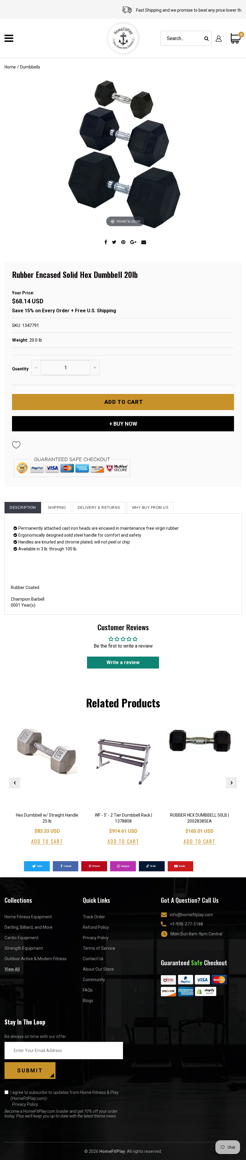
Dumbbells (30, 67)
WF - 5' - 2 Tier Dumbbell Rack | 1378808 (123, 818)
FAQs (88, 990)
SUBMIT (30, 1070)
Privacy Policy (96, 937)
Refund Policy (96, 927)
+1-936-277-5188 (186, 924)
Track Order (94, 916)
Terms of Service (99, 948)
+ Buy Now (123, 424)
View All (12, 969)
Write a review (123, 662)
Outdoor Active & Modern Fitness (35, 958)
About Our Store (98, 969)
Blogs (88, 1000)
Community (94, 979)
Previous (14, 782)
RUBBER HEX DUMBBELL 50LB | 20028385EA (199, 818)
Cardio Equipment (21, 937)
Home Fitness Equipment (28, 916)
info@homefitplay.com (191, 914)
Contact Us (93, 958)
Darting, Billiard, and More (28, 927)
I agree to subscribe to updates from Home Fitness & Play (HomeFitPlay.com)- (64, 1098)
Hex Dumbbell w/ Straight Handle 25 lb (47, 818)
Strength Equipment (23, 948)
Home (10, 67)
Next (231, 782)
